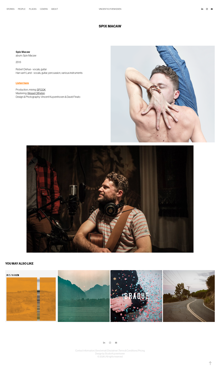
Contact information (85, 350)
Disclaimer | (113, 350)
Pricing (141, 350)
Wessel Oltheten (36, 93)
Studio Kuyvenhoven (115, 353)
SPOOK (41, 89)
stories (10, 9)
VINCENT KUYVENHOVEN (110, 9)
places (32, 9)
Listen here (22, 83)
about (54, 9)
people (21, 9)
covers (44, 9)
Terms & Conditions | (128, 350)
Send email (100, 350)
